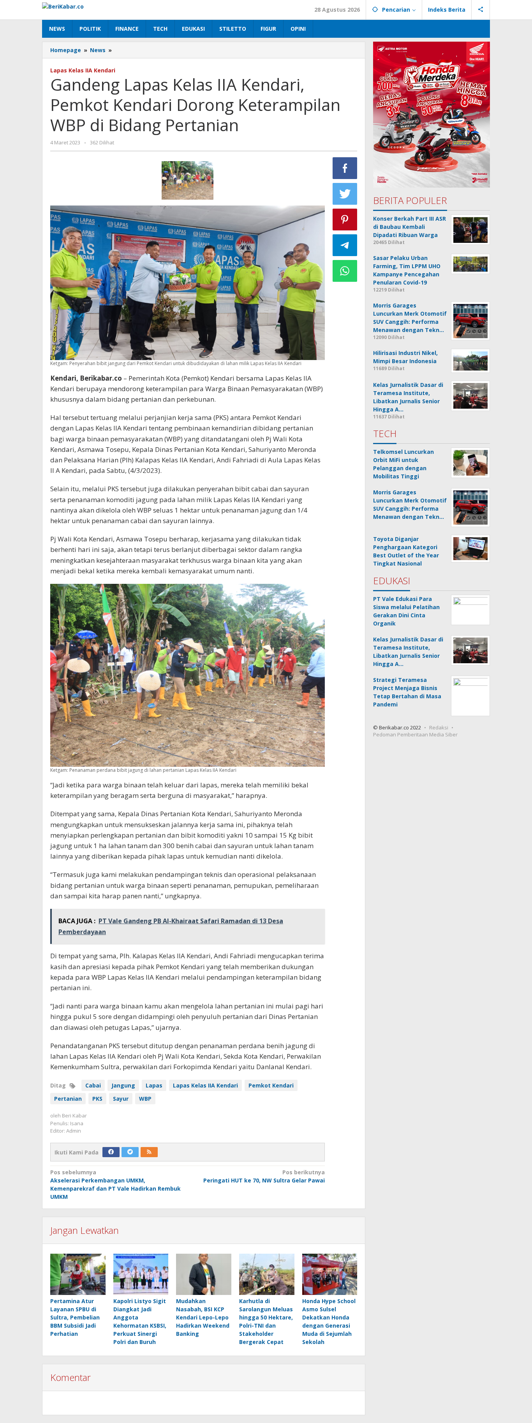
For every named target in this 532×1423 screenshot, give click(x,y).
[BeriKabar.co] (63, 5)
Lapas (154, 1085)
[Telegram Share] (345, 245)
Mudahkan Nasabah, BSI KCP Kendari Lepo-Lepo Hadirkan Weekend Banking (202, 1317)
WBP (145, 1098)
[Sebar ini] (345, 168)
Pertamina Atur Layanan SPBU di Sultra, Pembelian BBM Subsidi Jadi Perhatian (75, 1317)
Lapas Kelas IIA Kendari (82, 70)
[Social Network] (481, 9)
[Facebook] (111, 1152)
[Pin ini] (345, 219)
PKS (97, 1098)
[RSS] (149, 1152)
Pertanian (68, 1098)
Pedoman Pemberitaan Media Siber (415, 734)
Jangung (123, 1085)
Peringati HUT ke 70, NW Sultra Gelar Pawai (263, 1176)
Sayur (121, 1098)
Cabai (93, 1085)
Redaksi (438, 727)
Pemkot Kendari (271, 1085)
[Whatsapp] (345, 271)
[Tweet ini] (345, 194)
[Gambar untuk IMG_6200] (187, 180)
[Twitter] (130, 1152)
